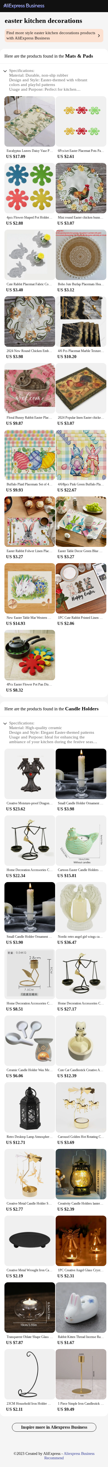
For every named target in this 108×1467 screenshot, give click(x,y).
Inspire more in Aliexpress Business (54, 1427)
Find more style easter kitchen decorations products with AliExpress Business (50, 35)
